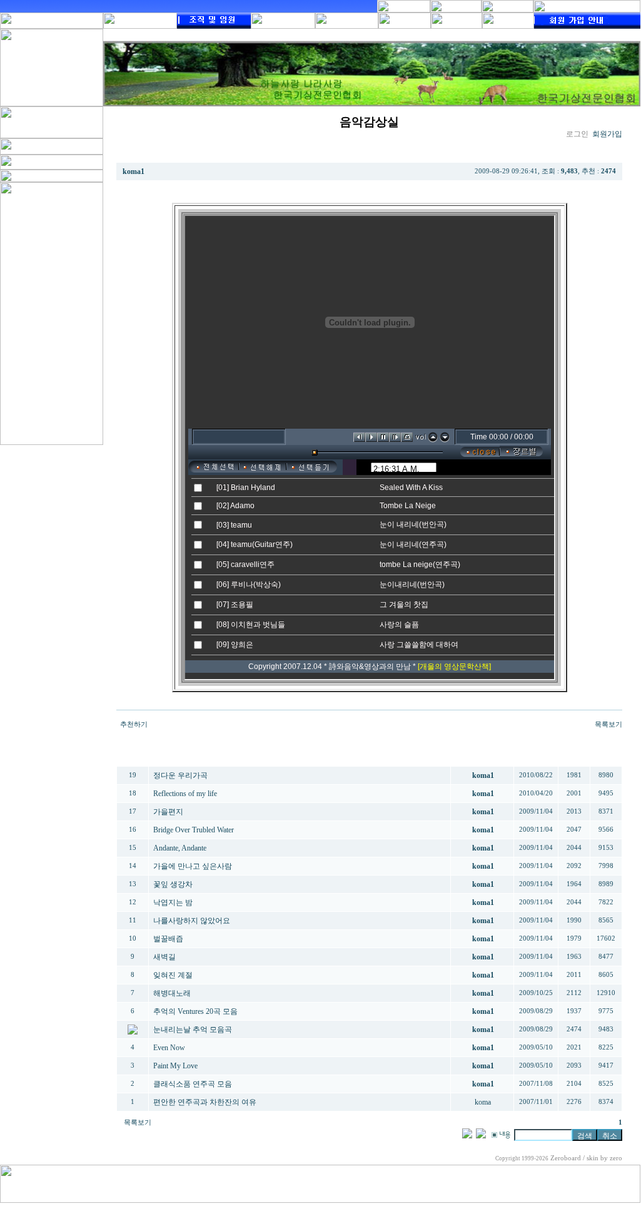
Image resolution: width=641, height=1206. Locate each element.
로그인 (577, 134)
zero (616, 1158)
